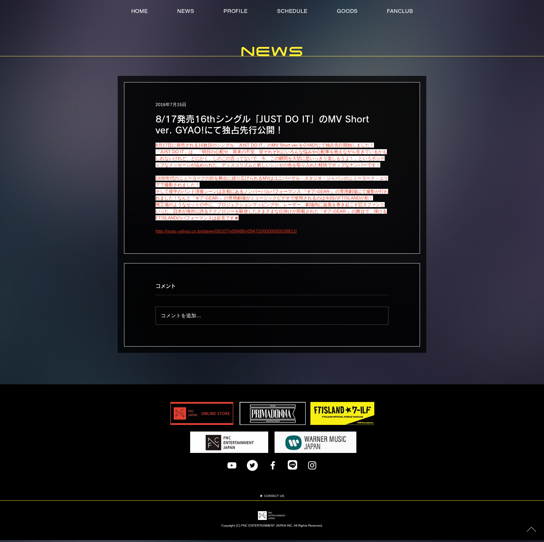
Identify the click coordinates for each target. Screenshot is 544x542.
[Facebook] (272, 465)
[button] (400, 11)
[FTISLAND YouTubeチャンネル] (231, 465)
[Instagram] (312, 465)
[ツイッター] (252, 465)
